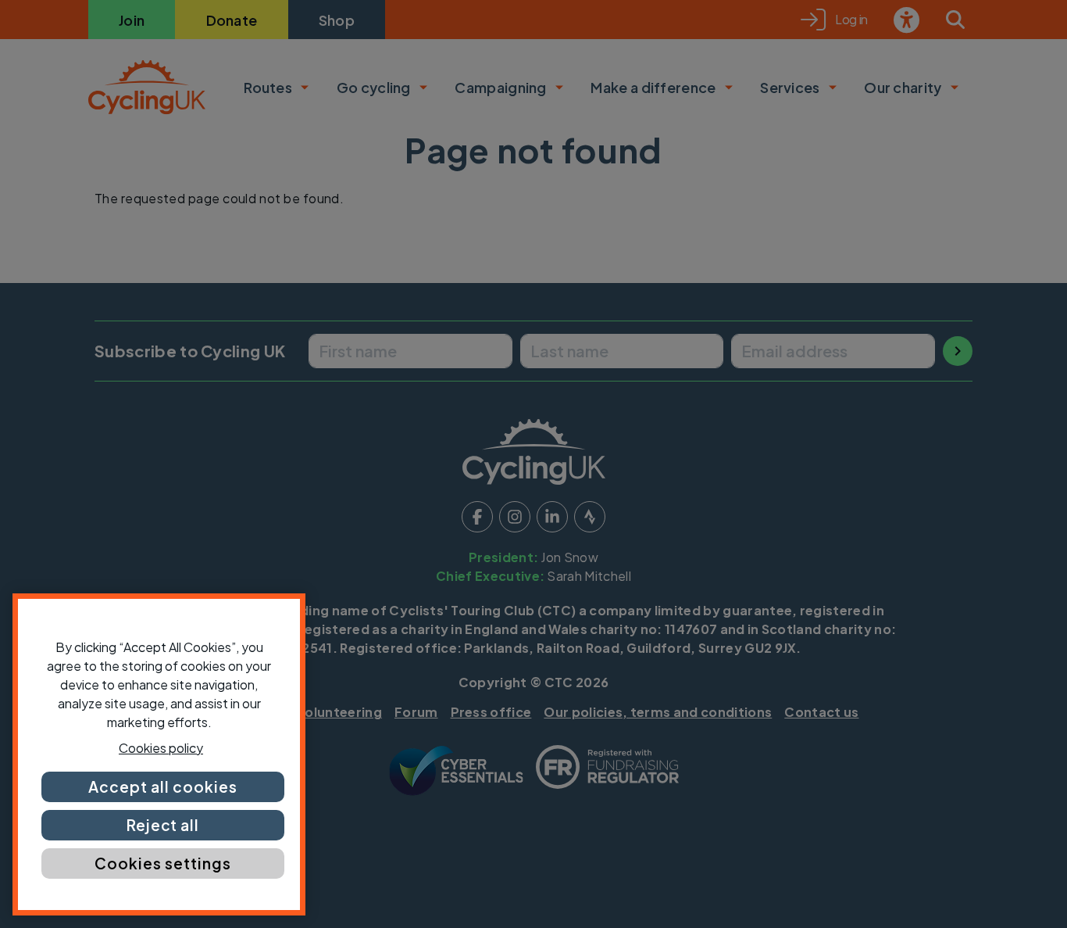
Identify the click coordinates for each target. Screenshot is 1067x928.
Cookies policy (161, 748)
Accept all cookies (162, 786)
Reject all (163, 824)
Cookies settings (162, 863)
